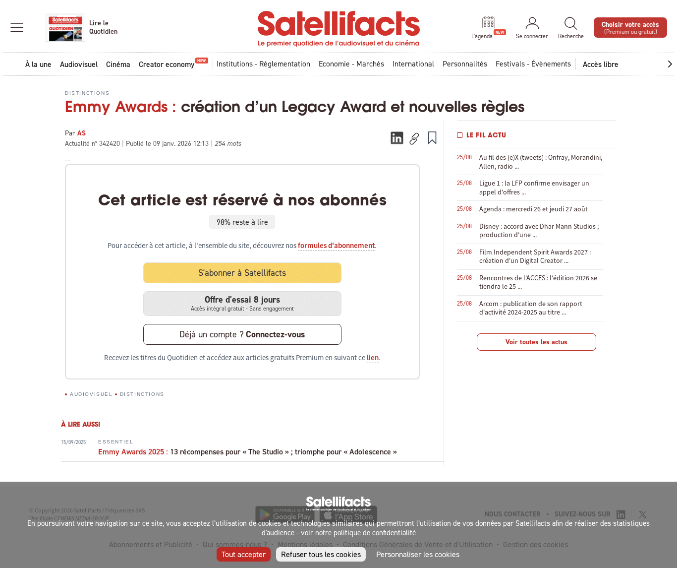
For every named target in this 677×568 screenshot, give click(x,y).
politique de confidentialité (375, 532)
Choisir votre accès (630, 27)
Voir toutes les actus (536, 341)
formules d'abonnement (336, 246)
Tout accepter (244, 554)
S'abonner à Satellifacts (242, 272)
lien (373, 358)
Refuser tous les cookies (321, 554)
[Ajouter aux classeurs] (432, 137)
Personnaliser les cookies (417, 554)
